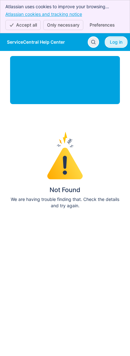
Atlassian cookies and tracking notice (43, 14)
